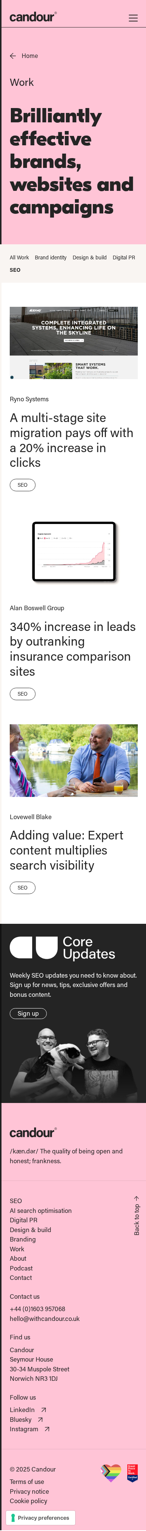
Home (30, 55)
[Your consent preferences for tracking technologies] (40, 1518)
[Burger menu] (133, 16)
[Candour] (74, 1132)
